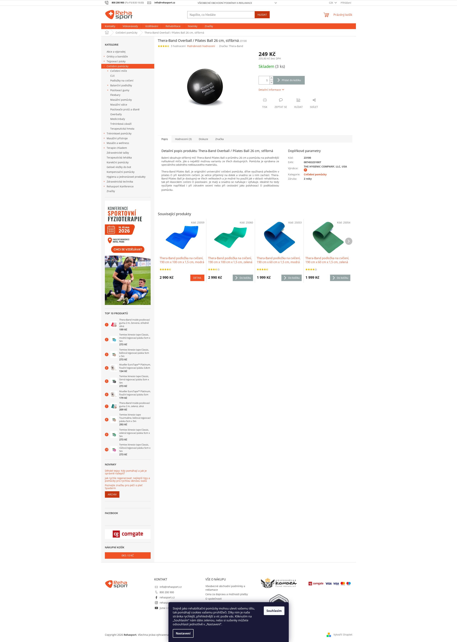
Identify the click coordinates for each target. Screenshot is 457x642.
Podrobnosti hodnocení (201, 46)
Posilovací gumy (119, 90)
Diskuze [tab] (203, 139)
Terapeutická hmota (122, 128)
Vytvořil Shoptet (342, 634)
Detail (197, 277)
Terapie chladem (117, 148)
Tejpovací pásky (116, 61)
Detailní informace (270, 89)
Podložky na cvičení (121, 80)
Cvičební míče (118, 71)
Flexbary (115, 95)
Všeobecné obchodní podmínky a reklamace (225, 2)
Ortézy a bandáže (117, 56)
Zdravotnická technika (120, 181)
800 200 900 (167, 592)
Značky (111, 191)
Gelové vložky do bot (119, 167)
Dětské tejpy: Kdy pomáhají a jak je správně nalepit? (126, 472)
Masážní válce (118, 104)
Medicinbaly (117, 119)
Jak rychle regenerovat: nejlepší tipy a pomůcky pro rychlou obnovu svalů (127, 479)
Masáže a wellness (118, 143)
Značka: (231, 46)
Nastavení (183, 633)
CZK (331, 2)
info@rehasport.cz (171, 587)
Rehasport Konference (120, 186)
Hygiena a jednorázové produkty (126, 176)
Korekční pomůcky (118, 162)
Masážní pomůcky (121, 99)
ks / (128, 555)
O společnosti (213, 598)
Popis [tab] (164, 139)
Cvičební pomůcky (117, 66)
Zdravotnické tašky (118, 152)
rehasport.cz (167, 597)
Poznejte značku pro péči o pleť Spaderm (123, 486)
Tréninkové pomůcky (119, 133)
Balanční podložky (121, 85)
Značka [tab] (219, 139)
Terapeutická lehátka (119, 157)
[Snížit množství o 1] (271, 82)
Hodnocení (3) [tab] (183, 139)
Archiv (112, 494)
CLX (112, 75)
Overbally (116, 114)
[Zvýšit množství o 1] (271, 78)
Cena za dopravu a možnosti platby (226, 594)
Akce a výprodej (116, 51)
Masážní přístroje (117, 138)
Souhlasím (274, 611)
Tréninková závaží (121, 123)
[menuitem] (110, 26)
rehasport (165, 602)
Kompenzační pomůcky (120, 172)
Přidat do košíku (291, 80)
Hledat (262, 14)
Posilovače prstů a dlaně (125, 109)
